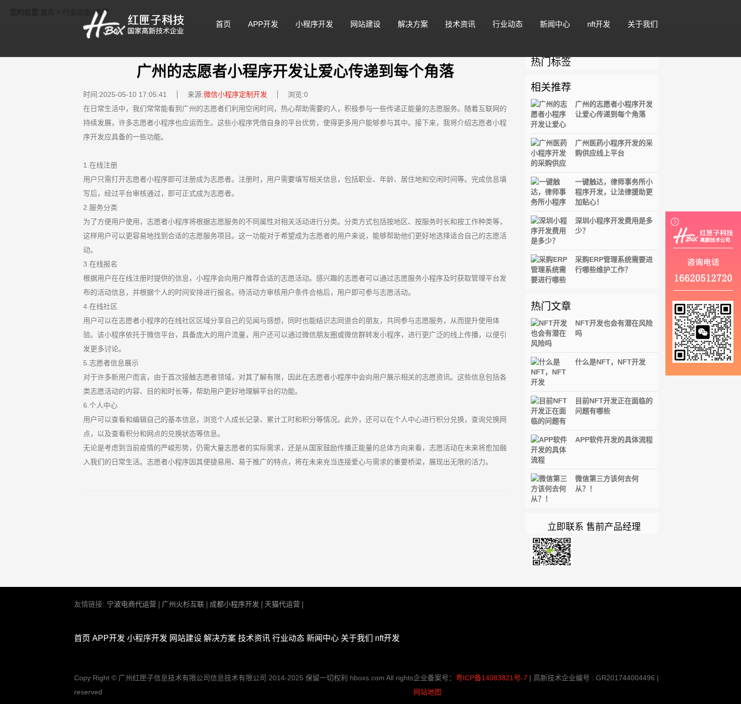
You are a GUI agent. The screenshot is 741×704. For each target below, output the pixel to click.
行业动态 (507, 24)
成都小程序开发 (234, 604)
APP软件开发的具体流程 (614, 440)
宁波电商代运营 (131, 604)
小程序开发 (314, 24)
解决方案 (413, 24)
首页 (223, 24)
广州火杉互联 (183, 604)
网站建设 (365, 24)
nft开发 (598, 24)
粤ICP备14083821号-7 (491, 678)
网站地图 (427, 692)
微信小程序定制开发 (235, 94)
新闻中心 (555, 24)
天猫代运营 (282, 604)
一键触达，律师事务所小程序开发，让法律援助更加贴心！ (614, 192)
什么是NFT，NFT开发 (610, 362)
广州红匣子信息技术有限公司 (133, 28)
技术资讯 (460, 24)
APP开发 (263, 24)
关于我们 (643, 24)
